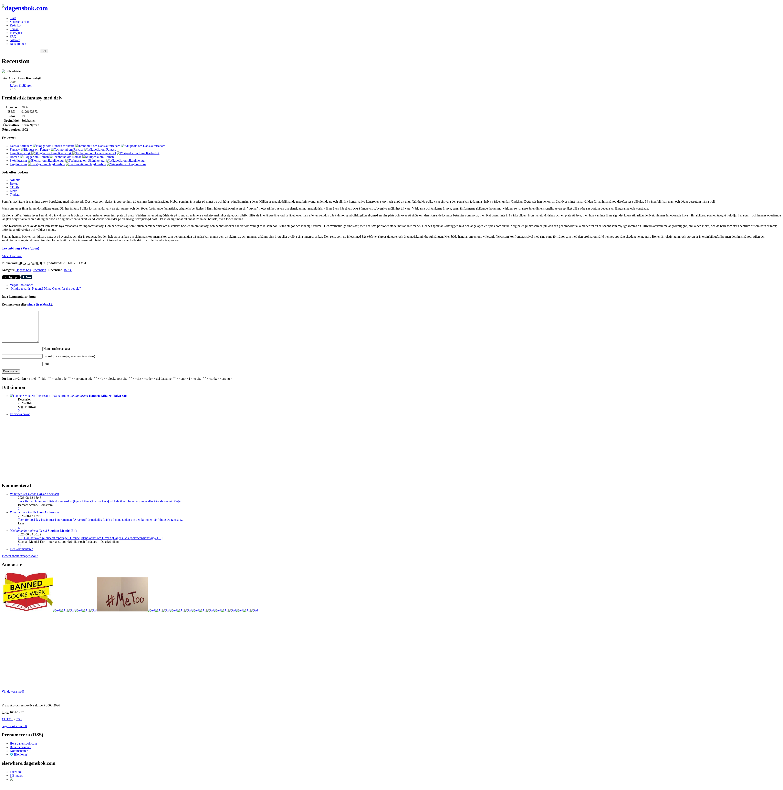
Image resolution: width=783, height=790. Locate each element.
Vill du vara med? (13, 691)
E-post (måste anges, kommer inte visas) (69, 356)
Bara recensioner (20, 747)
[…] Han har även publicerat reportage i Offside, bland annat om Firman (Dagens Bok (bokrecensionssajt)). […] (90, 538)
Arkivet (15, 40)
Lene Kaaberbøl (20, 153)
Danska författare (21, 146)
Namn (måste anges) (56, 348)
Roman (14, 157)
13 (19, 545)
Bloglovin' (21, 754)
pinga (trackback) (39, 304)
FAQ (13, 36)
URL (46, 363)
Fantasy (15, 149)
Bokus (14, 183)
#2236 (68, 270)
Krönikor (16, 25)
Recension (39, 270)
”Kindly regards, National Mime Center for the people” (45, 288)
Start (13, 18)
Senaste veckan (20, 21)
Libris (13, 191)
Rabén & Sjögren (21, 85)
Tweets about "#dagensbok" (20, 556)
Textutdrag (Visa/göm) (20, 248)
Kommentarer (19, 750)
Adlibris (15, 180)
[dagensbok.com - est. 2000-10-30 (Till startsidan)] (25, 8)
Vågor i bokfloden (21, 285)
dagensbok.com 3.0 (14, 726)
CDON (14, 187)
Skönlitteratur (18, 160)
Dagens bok (23, 270)
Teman (14, 29)
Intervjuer (16, 32)
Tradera (15, 194)
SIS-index (16, 775)
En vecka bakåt (20, 414)
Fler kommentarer (21, 549)
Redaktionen (18, 43)
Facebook (16, 771)
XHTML (7, 719)
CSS (19, 719)
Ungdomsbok (18, 164)
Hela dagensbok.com (23, 743)
